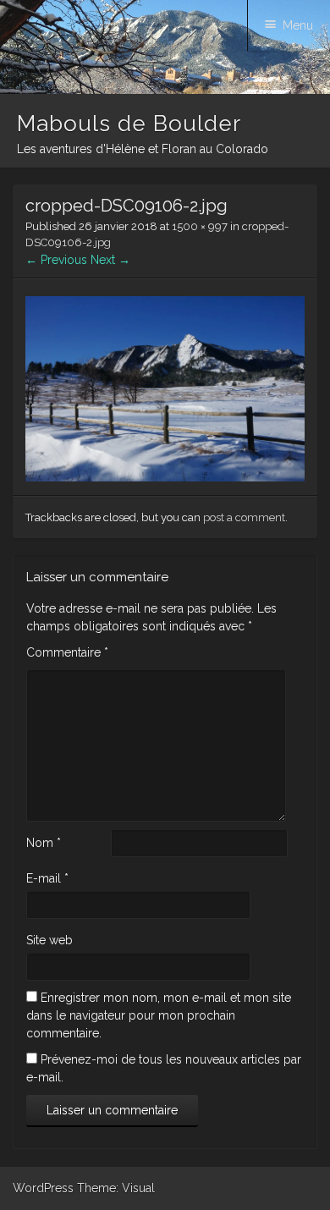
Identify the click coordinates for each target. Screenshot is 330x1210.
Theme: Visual (116, 1188)
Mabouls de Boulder (129, 123)
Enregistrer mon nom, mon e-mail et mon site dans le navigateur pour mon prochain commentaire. (158, 1015)
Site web (49, 940)
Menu (298, 25)
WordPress (43, 1188)
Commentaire (67, 652)
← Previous (56, 260)
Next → (110, 260)
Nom (43, 843)
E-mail (47, 878)
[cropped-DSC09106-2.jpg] (165, 477)
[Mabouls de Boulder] (165, 89)
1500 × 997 (200, 226)
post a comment (244, 517)
